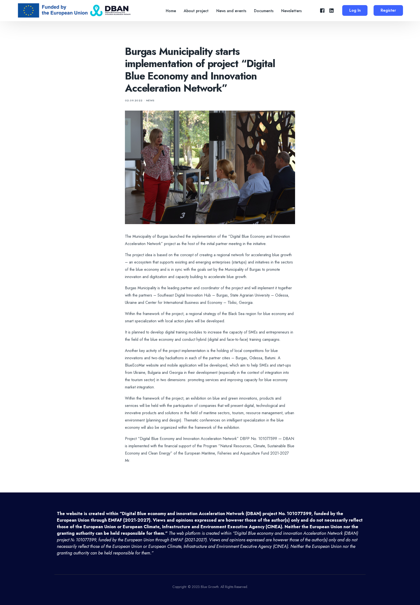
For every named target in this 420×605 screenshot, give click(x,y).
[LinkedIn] (331, 10)
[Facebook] (322, 10)
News (150, 100)
